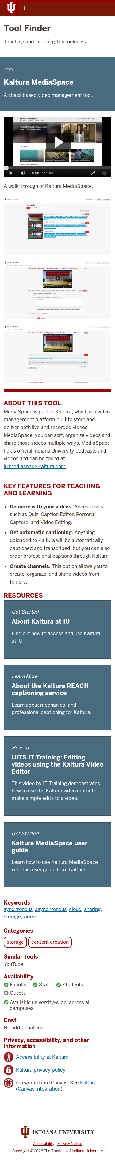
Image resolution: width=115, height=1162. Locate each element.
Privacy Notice (69, 1143)
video (29, 916)
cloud (75, 909)
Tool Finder (27, 28)
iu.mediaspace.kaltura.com (35, 466)
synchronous (18, 909)
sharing (92, 909)
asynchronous (51, 909)
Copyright (20, 1151)
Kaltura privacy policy (41, 1070)
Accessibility (43, 1143)
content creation (50, 942)
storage (12, 916)
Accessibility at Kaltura (42, 1057)
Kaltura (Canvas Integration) (56, 1086)
